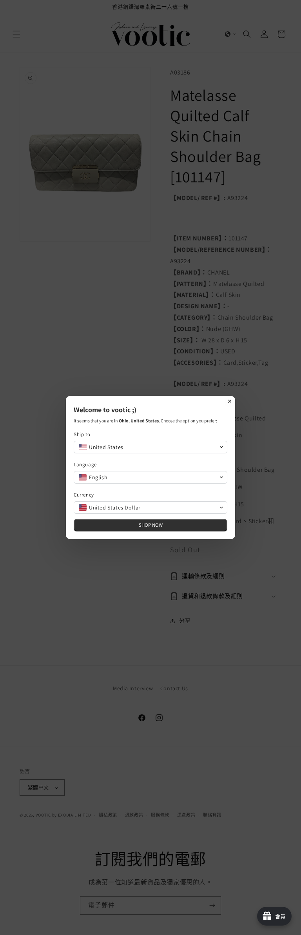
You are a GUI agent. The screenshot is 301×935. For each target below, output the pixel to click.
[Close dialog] (230, 401)
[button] (150, 447)
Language (85, 464)
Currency (84, 494)
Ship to (82, 434)
